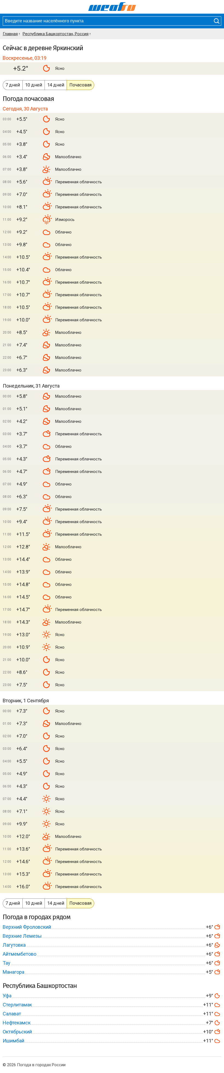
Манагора (13, 972)
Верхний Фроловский (27, 927)
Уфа (7, 996)
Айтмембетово (19, 954)
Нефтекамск (17, 1023)
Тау (6, 963)
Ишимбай (13, 1041)
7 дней (12, 85)
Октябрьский (17, 1032)
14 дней (55, 85)
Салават (12, 1014)
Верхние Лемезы (22, 936)
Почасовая (80, 85)
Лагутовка (14, 945)
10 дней (33, 85)
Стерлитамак (17, 1005)
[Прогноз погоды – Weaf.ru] (112, 7)
